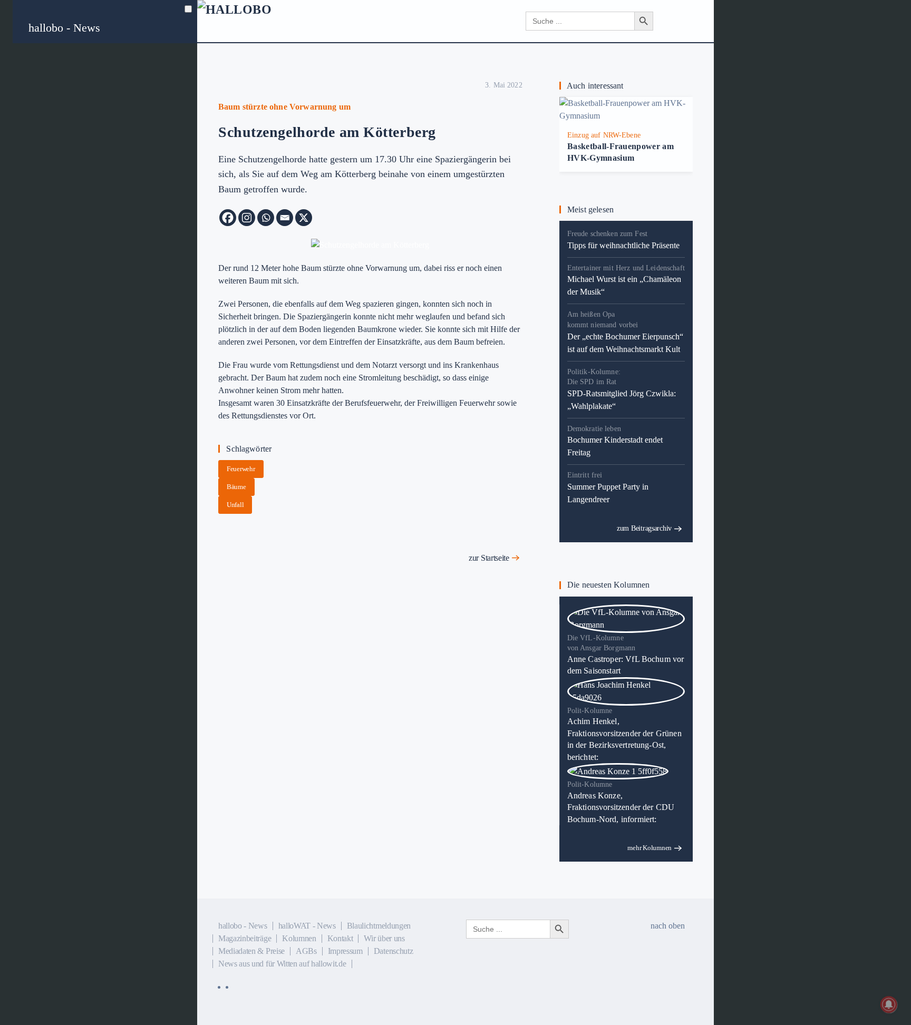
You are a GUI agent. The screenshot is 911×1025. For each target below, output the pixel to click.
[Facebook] (227, 217)
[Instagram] (246, 217)
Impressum (345, 950)
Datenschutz (393, 950)
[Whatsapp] (265, 217)
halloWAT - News (307, 925)
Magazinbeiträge (244, 938)
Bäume (236, 487)
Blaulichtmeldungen (379, 925)
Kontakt (340, 938)
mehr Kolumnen (649, 848)
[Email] (284, 217)
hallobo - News (64, 27)
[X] (303, 217)
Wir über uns (384, 938)
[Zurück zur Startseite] (260, 21)
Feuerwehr (241, 469)
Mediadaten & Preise (251, 950)
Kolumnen (299, 938)
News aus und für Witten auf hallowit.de (282, 963)
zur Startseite (489, 557)
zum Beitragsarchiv (644, 528)
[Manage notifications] (888, 1004)
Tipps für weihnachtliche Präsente (623, 245)
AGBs (306, 950)
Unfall (235, 505)
